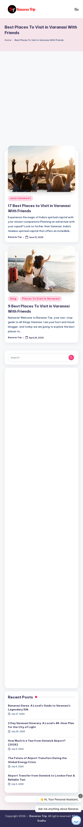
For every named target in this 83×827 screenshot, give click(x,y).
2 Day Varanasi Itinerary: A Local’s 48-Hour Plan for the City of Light (41, 725)
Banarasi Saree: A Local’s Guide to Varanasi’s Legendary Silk (39, 707)
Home (8, 40)
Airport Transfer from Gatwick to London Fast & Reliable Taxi (41, 777)
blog (13, 298)
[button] (71, 357)
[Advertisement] (41, 94)
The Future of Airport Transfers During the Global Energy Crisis (37, 760)
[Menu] (76, 9)
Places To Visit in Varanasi (41, 298)
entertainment (20, 198)
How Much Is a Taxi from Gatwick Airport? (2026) (36, 742)
